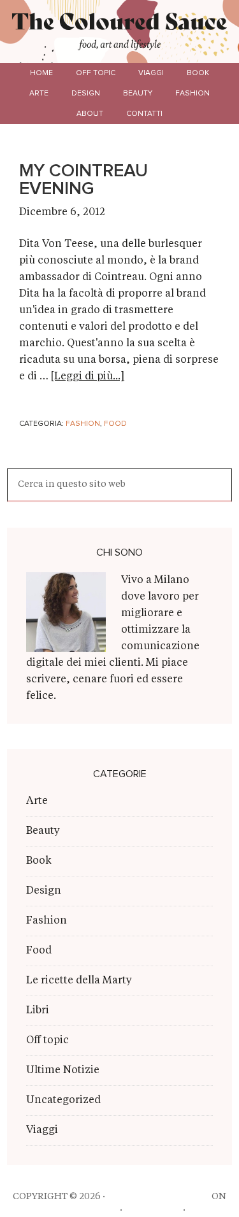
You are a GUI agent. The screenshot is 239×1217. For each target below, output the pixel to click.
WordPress (152, 1210)
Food (115, 424)
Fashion (83, 424)
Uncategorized (63, 1100)
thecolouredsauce (158, 1196)
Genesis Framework (67, 1210)
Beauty (43, 831)
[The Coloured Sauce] (120, 25)
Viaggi (42, 1130)
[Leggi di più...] (87, 377)
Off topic (47, 1041)
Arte (37, 801)
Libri (37, 1011)
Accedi (204, 1210)
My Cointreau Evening (83, 180)
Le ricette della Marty (79, 981)
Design (43, 891)
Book (39, 861)
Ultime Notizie (62, 1071)
